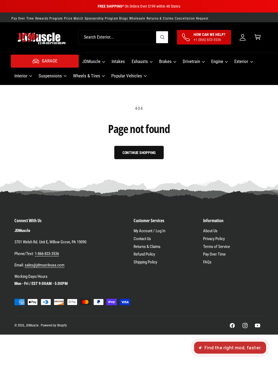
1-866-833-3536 (47, 253)
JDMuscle (32, 325)
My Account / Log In (149, 230)
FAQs (207, 262)
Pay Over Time (214, 254)
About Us (210, 230)
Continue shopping (139, 152)
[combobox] (123, 37)
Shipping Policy (145, 262)
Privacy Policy (214, 238)
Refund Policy (144, 254)
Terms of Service (216, 246)
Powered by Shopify (54, 325)
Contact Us (142, 238)
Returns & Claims (147, 246)
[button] (257, 37)
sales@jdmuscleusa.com (44, 265)
